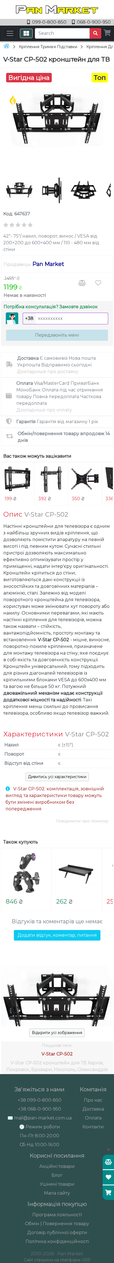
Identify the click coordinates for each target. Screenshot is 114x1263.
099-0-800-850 (49, 22)
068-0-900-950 (93, 22)
